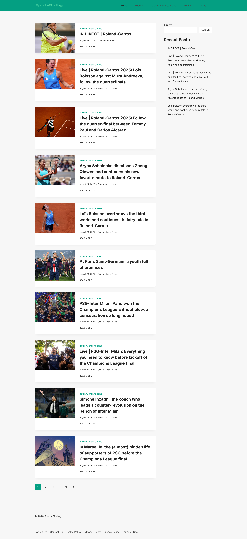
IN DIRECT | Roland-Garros (105, 34)
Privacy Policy (111, 532)
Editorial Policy (92, 532)
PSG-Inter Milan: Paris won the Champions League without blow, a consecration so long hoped (114, 309)
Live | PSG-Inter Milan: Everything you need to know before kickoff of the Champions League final (113, 357)
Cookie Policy (73, 532)
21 (65, 487)
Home (123, 5)
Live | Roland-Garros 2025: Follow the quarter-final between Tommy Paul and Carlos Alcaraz (113, 123)
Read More (87, 46)
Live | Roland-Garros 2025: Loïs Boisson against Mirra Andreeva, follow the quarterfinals (111, 76)
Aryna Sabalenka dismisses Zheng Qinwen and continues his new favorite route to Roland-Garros (113, 171)
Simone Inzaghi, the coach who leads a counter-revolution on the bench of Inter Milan (112, 405)
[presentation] (55, 38)
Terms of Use (130, 532)
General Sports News (164, 5)
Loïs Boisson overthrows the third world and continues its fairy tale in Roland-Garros (114, 219)
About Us (41, 532)
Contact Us (56, 532)
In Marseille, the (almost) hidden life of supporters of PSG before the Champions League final (115, 453)
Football (139, 5)
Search (168, 24)
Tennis (187, 5)
